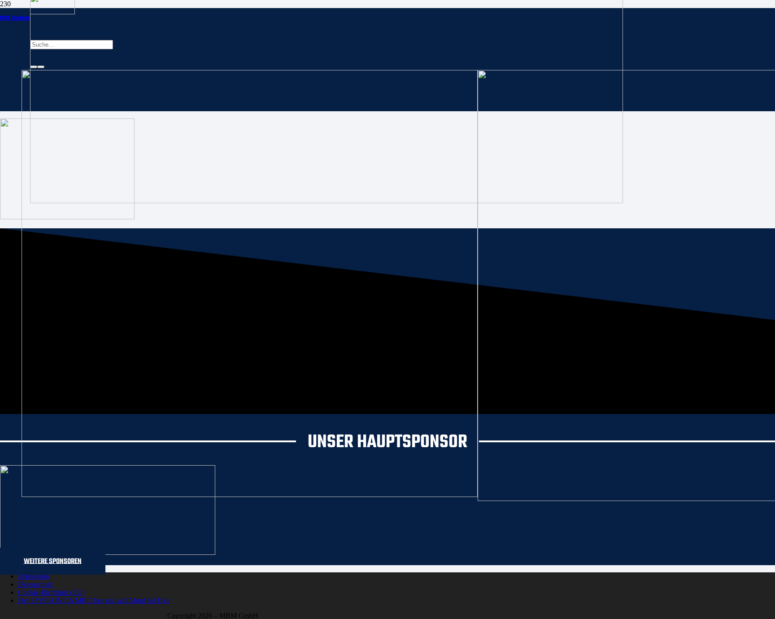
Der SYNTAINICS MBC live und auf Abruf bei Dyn (94, 600)
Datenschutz (35, 584)
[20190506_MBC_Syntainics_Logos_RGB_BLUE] (250, 494)
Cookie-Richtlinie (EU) (51, 592)
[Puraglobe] (107, 552)
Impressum (33, 576)
